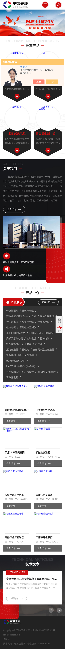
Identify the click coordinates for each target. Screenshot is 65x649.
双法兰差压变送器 (14, 495)
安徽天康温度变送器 (43, 349)
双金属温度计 (13, 344)
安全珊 (30, 355)
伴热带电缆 (28, 310)
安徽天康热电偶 (14, 338)
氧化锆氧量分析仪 (15, 360)
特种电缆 (44, 338)
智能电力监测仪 (28, 327)
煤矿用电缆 (28, 321)
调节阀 (41, 371)
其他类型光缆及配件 (17, 316)
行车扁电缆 (12, 321)
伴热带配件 (12, 310)
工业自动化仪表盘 (15, 332)
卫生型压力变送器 (45, 410)
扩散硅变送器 (43, 452)
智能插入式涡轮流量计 (17, 410)
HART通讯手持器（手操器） (21, 366)
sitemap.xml (44, 643)
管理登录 (31, 643)
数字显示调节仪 (14, 371)
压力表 (27, 344)
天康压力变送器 (44, 495)
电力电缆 (11, 327)
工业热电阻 (12, 377)
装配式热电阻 (17, 133)
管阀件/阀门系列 (15, 355)
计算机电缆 (43, 321)
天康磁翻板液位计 (45, 537)
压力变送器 (12, 349)
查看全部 (46, 302)
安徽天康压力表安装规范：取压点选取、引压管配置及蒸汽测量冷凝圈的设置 (32, 578)
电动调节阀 (35, 332)
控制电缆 (31, 338)
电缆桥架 (49, 332)
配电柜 (25, 349)
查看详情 (12, 209)
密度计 (30, 371)
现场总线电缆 (47, 316)
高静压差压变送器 (14, 537)
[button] (31, 33)
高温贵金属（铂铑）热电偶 (48, 133)
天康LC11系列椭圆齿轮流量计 (17, 452)
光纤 (33, 316)
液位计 (38, 344)
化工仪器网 (19, 643)
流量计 (52, 371)
